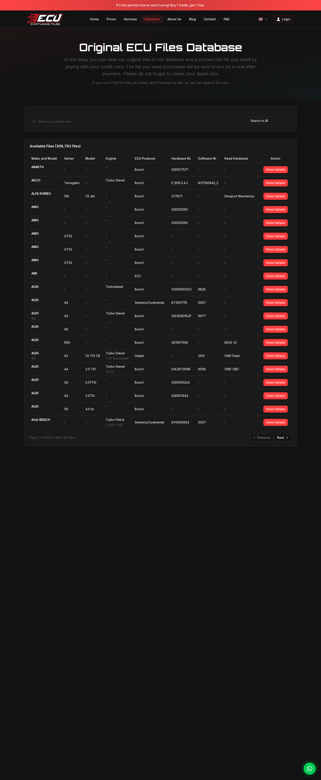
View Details (275, 169)
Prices (111, 19)
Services (130, 19)
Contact (210, 19)
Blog (192, 19)
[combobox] (269, 121)
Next (280, 437)
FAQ (226, 19)
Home (94, 19)
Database (152, 19)
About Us (174, 19)
